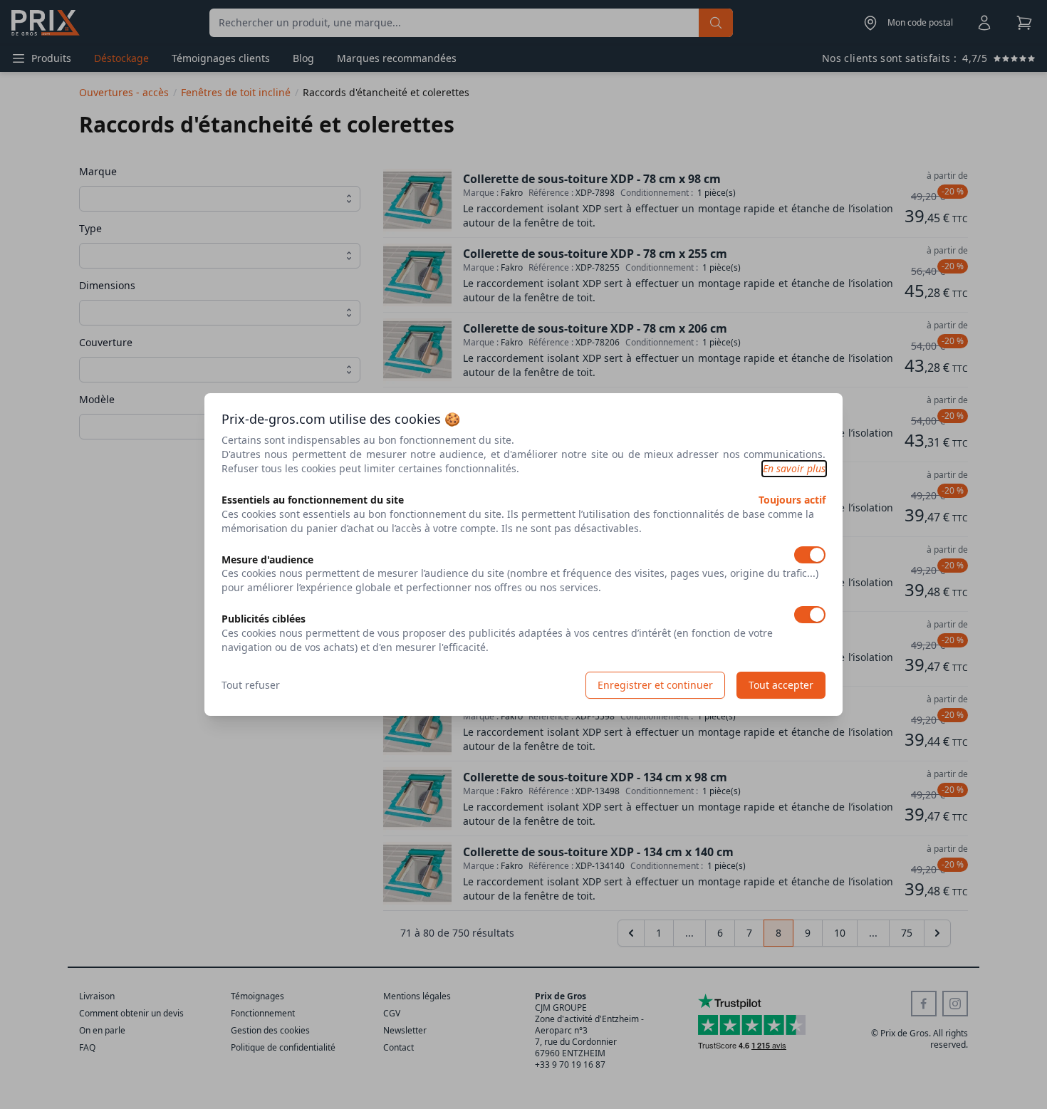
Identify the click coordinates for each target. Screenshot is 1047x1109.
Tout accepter (781, 685)
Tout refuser (251, 685)
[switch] (809, 554)
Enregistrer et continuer (655, 685)
